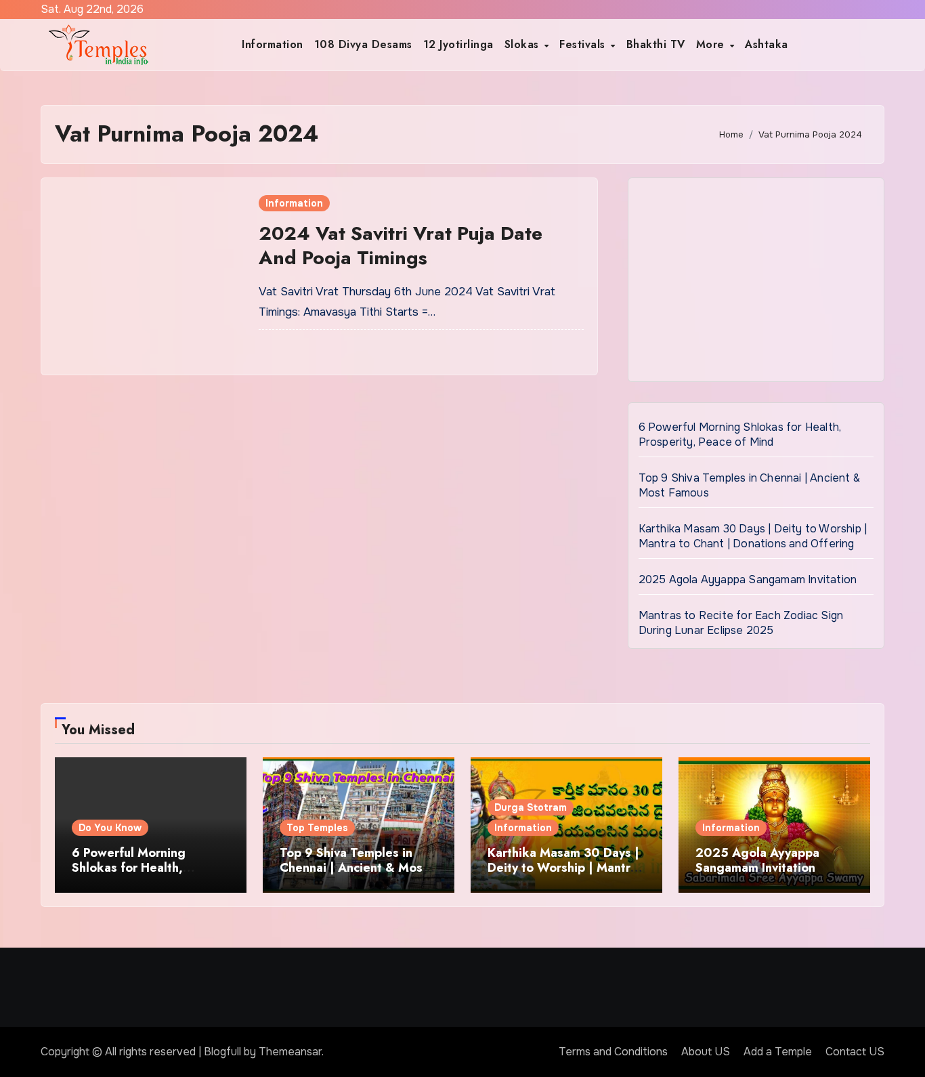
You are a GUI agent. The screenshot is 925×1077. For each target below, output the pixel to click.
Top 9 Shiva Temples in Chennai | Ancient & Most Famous (353, 867)
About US (705, 1051)
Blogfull (222, 1051)
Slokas (523, 44)
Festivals (584, 44)
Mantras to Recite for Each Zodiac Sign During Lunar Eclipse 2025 (741, 622)
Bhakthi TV (655, 44)
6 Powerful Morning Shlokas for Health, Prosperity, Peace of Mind (740, 434)
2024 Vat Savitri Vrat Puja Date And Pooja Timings (400, 245)
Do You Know (110, 828)
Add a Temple (778, 1051)
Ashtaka (766, 44)
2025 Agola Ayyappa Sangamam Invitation (748, 579)
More (712, 44)
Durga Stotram (530, 807)
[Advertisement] (758, 283)
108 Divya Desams (363, 44)
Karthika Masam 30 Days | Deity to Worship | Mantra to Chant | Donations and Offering (753, 536)
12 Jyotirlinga (458, 44)
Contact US (854, 1051)
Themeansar (290, 1051)
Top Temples (317, 828)
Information (272, 44)
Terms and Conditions (613, 1051)
